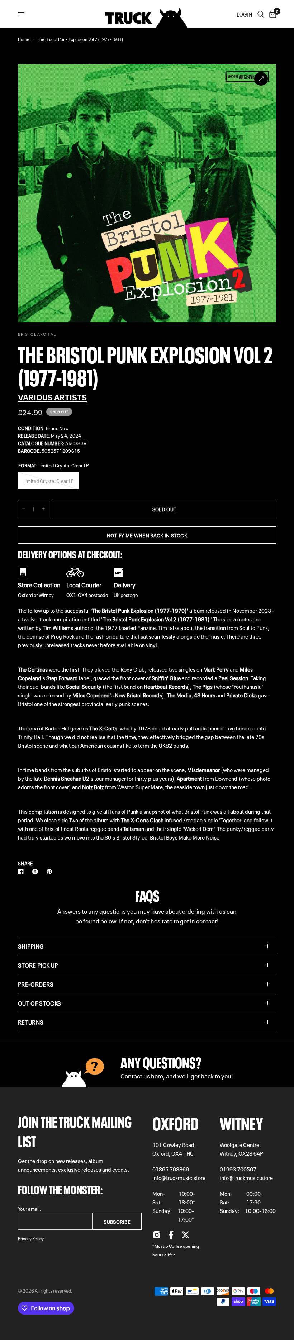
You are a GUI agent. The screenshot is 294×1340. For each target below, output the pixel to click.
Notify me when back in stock (147, 535)
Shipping (31, 945)
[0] (271, 14)
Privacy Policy (31, 1238)
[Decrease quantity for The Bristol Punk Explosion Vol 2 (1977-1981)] (23, 508)
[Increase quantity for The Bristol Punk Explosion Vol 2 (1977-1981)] (43, 508)
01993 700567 (238, 1169)
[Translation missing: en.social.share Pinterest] (51, 871)
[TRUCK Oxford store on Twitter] (185, 1237)
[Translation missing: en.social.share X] (36, 871)
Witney (241, 1121)
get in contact (198, 920)
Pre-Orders (35, 983)
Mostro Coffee (168, 1245)
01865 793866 (170, 1169)
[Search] (261, 14)
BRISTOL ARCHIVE (37, 334)
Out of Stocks (39, 1002)
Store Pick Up (38, 964)
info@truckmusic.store (178, 1177)
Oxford (175, 1121)
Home (23, 39)
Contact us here (141, 1075)
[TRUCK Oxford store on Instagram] (156, 1237)
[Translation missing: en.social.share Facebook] (22, 871)
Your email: (29, 1208)
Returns (30, 1021)
